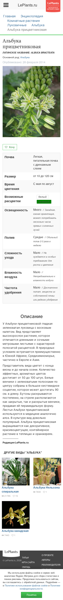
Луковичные (16, 25)
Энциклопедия (32, 16)
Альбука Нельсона (46, 487)
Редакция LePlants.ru (16, 442)
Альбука (37, 25)
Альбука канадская (15, 531)
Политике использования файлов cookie (26, 585)
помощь (25, 566)
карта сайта (27, 562)
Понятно (31, 594)
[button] (31, 101)
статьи (24, 557)
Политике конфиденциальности (40, 587)
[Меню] (5, 5)
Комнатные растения (23, 21)
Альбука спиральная (10, 489)
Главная (9, 16)
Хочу (11, 147)
